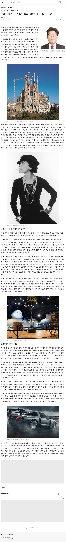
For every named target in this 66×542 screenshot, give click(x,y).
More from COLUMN (7, 535)
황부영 (3, 17)
